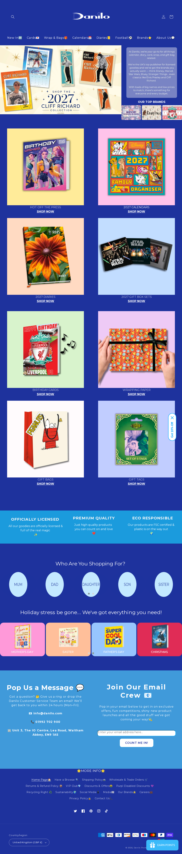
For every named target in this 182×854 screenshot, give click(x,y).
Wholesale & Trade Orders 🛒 (128, 779)
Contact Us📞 (104, 798)
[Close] (172, 417)
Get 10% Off (172, 430)
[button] (13, 17)
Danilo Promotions (143, 848)
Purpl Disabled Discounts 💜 (135, 786)
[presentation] (116, 112)
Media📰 (108, 792)
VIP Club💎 (73, 786)
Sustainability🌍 (65, 792)
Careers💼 (146, 792)
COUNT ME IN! (136, 743)
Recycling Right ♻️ (39, 792)
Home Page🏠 (41, 779)
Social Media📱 (90, 792)
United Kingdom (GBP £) (27, 842)
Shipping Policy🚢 (94, 779)
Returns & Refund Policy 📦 (44, 786)
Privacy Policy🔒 (80, 798)
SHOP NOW (45, 211)
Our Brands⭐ (127, 792)
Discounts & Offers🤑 (98, 786)
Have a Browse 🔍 (67, 779)
